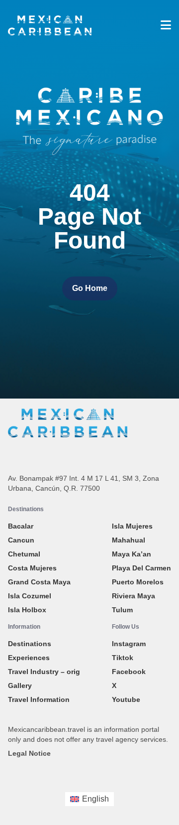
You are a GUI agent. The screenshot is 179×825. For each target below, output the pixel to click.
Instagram (129, 644)
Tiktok (122, 658)
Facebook (129, 672)
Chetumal (24, 554)
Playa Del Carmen (141, 568)
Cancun (21, 540)
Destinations (29, 644)
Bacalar (20, 526)
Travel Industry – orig (44, 672)
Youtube (126, 699)
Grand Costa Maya (39, 582)
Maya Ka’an (131, 554)
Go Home (89, 288)
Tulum (122, 610)
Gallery (20, 685)
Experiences (29, 658)
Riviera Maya (133, 596)
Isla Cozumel (29, 596)
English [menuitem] (95, 799)
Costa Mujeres (32, 568)
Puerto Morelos (138, 582)
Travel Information (39, 699)
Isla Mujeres (132, 526)
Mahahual (128, 540)
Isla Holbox (27, 610)
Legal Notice (29, 753)
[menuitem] (89, 799)
